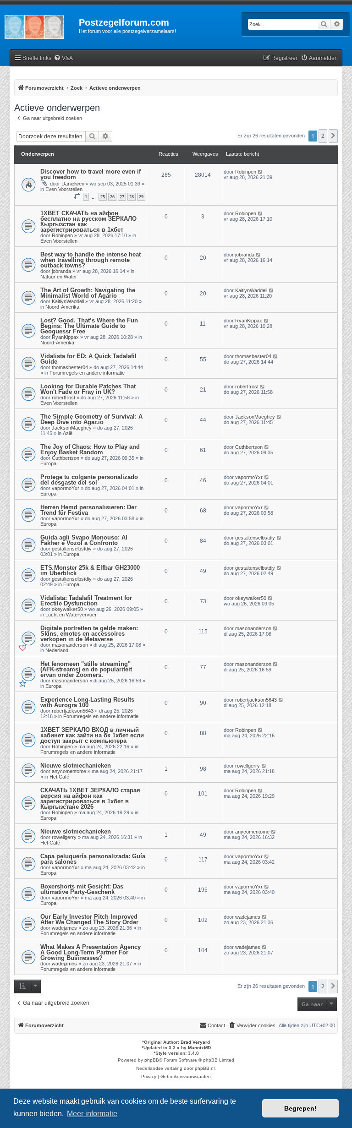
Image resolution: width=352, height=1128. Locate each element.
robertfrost (63, 397)
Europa (48, 463)
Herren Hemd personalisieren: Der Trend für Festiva (88, 510)
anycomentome (69, 771)
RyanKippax (65, 337)
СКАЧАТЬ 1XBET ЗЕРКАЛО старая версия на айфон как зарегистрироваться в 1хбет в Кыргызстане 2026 (90, 798)
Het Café (59, 776)
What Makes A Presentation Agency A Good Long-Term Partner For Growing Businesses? (90, 952)
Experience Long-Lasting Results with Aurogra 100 (87, 702)
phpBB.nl (204, 1068)
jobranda (61, 271)
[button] (333, 136)
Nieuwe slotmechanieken (75, 765)
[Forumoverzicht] (39, 25)
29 (141, 197)
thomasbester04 (70, 367)
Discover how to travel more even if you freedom (90, 174)
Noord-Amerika (62, 307)
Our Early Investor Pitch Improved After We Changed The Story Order (89, 919)
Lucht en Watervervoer (71, 614)
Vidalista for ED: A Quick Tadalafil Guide (88, 359)
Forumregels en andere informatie (87, 373)
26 (112, 197)
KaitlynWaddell (68, 301)
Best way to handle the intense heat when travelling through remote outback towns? (90, 260)
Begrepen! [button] (300, 1108)
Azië (67, 433)
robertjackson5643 (73, 711)
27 (122, 197)
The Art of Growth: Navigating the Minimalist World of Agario (87, 293)
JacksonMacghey (72, 427)
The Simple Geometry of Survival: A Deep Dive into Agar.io (91, 419)
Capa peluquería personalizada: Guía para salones (92, 859)
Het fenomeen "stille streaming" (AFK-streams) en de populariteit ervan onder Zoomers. (86, 669)
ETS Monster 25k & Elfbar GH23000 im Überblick (90, 570)
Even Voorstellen (63, 189)
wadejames (64, 928)
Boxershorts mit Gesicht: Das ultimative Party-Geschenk (81, 889)
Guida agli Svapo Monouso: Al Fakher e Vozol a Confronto (83, 540)
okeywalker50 (67, 609)
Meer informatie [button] (92, 1113)
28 (131, 197)
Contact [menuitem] (216, 1025)
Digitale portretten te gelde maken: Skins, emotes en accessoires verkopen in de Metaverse (89, 634)
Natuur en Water (58, 276)
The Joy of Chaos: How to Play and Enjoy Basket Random (90, 449)
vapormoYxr (65, 488)
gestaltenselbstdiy (72, 548)
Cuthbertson (65, 458)
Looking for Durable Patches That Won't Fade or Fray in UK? (88, 389)
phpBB (151, 1060)
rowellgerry (247, 765)
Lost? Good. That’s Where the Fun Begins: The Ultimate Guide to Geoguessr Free (89, 326)
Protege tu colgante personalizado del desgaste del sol (89, 480)
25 (102, 197)
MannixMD (199, 1047)
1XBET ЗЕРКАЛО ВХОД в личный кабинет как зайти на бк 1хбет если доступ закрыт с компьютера (92, 735)
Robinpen (245, 171)
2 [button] (322, 136)
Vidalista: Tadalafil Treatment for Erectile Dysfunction (86, 600)
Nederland (56, 650)
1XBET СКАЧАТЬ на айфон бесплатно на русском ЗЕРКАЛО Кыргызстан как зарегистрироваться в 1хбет (88, 221)
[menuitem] (63, 58)
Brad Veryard (195, 1042)
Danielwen (72, 183)
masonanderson (70, 645)
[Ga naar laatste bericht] (261, 171)
